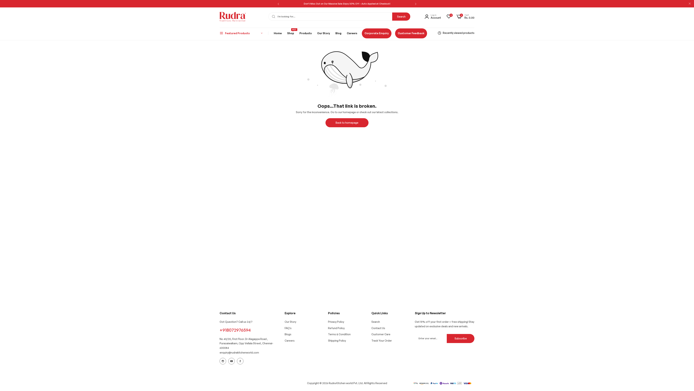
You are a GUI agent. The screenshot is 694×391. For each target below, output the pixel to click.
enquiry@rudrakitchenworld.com (239, 352)
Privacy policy (336, 321)
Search (401, 16)
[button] (278, 3)
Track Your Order (381, 340)
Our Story (290, 321)
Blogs (288, 334)
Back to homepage (347, 122)
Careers (290, 340)
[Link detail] (223, 361)
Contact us (378, 328)
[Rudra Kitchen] (233, 16)
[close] (689, 4)
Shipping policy (337, 340)
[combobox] (339, 16)
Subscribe (461, 338)
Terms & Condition (339, 334)
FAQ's (288, 328)
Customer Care (380, 334)
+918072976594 (235, 330)
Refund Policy (336, 328)
